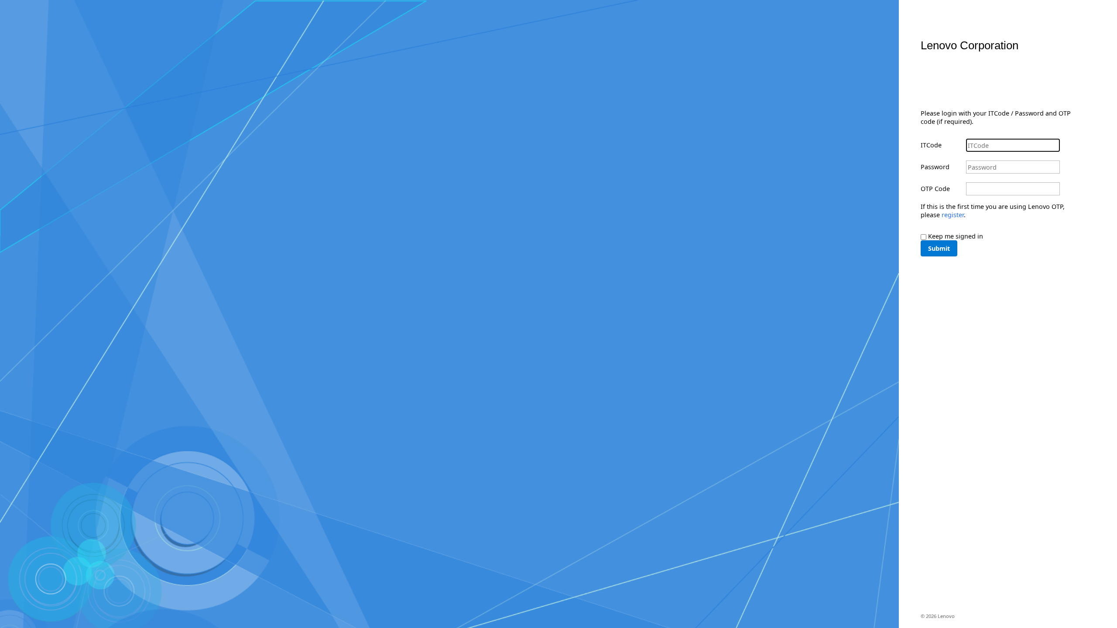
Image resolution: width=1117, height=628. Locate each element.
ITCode (931, 145)
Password (935, 167)
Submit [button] (939, 248)
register (953, 215)
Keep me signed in (955, 236)
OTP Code (935, 188)
